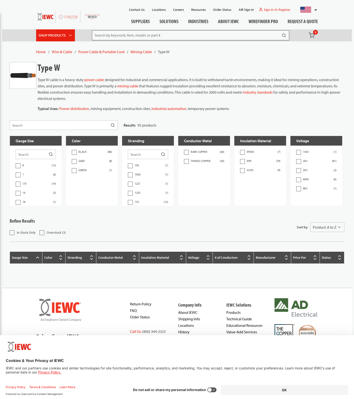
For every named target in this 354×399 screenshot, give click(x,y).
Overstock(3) (56, 232)
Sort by (302, 227)
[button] (306, 9)
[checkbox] (18, 165)
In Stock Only (26, 232)
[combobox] (306, 9)
